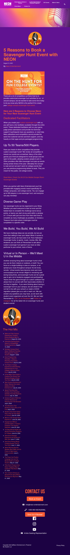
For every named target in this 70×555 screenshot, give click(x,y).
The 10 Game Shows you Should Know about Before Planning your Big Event (12, 474)
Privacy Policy (60, 545)
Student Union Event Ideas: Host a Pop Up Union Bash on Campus (13, 413)
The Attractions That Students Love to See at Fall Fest (13, 407)
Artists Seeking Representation (35, 533)
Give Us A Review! (35, 514)
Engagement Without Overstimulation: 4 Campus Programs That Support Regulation (12, 424)
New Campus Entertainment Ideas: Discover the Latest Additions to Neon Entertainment (13, 385)
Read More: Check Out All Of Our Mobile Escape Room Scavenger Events (24, 178)
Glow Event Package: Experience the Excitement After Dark (12, 437)
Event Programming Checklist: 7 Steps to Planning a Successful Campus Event (11, 359)
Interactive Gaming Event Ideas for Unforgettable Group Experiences (12, 343)
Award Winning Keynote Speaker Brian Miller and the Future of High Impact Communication (13, 450)
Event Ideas (18, 6)
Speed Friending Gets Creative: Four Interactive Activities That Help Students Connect (13, 392)
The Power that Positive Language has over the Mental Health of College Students (12, 460)
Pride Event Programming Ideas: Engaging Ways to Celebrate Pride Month (12, 467)
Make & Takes (56, 2)
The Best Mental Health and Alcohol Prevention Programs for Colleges (13, 431)
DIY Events (46, 2)
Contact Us (27, 6)
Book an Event (35, 498)
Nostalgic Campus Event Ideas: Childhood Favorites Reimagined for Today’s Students (12, 352)
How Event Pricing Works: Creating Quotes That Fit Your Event (12, 443)
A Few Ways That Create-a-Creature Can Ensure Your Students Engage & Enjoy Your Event (13, 377)
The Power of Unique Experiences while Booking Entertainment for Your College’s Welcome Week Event (12, 368)
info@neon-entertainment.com (37, 504)
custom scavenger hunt (28, 122)
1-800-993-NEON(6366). (37, 509)
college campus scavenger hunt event (21, 105)
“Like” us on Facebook (22, 298)
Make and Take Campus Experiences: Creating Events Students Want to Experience (12, 336)
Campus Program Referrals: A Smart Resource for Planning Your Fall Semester (13, 399)
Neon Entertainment (13, 66)
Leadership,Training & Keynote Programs (35, 2)
